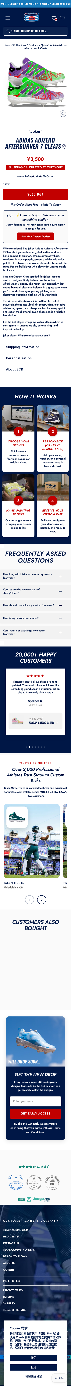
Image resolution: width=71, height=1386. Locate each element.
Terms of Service (14, 1310)
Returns (8, 1297)
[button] (54, 18)
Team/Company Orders (19, 1250)
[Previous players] (29, 899)
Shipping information (35, 347)
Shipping (9, 1303)
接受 (33, 1358)
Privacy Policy (13, 1290)
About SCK (35, 369)
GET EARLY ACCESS (36, 1113)
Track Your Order (15, 1230)
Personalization (35, 358)
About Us (9, 1263)
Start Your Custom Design (35, 236)
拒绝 (33, 1367)
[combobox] (35, 31)
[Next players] (41, 899)
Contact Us (11, 1243)
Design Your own (15, 1256)
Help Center (11, 1236)
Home (7, 45)
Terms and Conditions (43, 1130)
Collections (19, 45)
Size (6, 184)
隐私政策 (49, 1348)
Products (33, 45)
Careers (8, 1270)
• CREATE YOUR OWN (60, 4)
